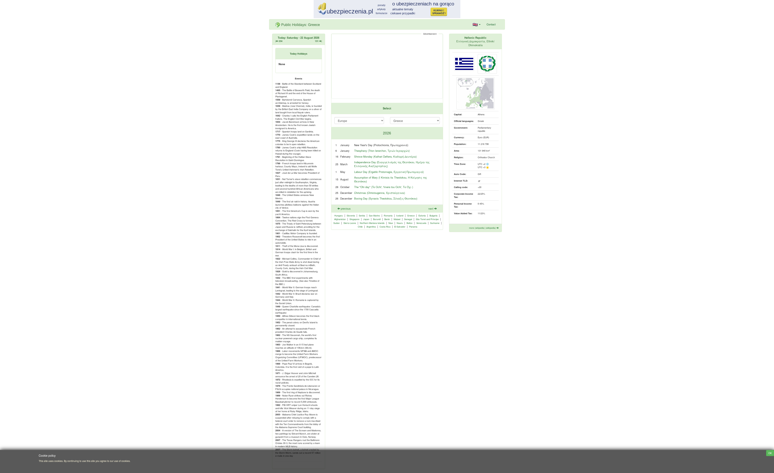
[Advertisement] (387, 66)
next (431, 208)
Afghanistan (340, 219)
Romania (388, 215)
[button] (477, 24)
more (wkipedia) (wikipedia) (482, 227)
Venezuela (421, 223)
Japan (366, 219)
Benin (387, 219)
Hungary (338, 215)
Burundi (377, 219)
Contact (491, 24)
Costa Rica (385, 226)
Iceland (399, 215)
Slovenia (351, 215)
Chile (360, 226)
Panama (413, 226)
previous (345, 208)
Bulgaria (433, 215)
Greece (411, 215)
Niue (390, 223)
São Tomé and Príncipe (427, 219)
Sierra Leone (349, 223)
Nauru (400, 223)
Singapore (354, 219)
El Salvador (399, 226)
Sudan (336, 223)
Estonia (422, 215)
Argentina (371, 226)
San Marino (374, 215)
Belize (409, 223)
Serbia (362, 215)
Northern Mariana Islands (372, 223)
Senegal (408, 219)
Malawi (397, 219)
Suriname (434, 223)
